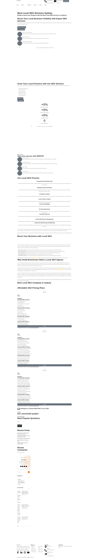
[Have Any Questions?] (45, 550)
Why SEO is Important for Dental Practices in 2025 (22, 443)
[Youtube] (28, 552)
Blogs (19, 479)
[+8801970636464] (45, 1)
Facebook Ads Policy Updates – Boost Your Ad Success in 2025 (23, 436)
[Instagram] (25, 552)
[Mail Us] (45, 554)
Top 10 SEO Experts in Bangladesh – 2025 (23, 441)
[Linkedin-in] (21, 552)
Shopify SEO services (60, 269)
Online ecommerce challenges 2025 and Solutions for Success (23, 433)
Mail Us (48, 553)
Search (18, 421)
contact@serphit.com (59, 0)
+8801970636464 (50, 0)
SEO (18, 484)
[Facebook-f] (18, 552)
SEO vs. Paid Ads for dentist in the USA (23, 438)
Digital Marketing (21, 482)
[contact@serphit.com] (55, 1)
